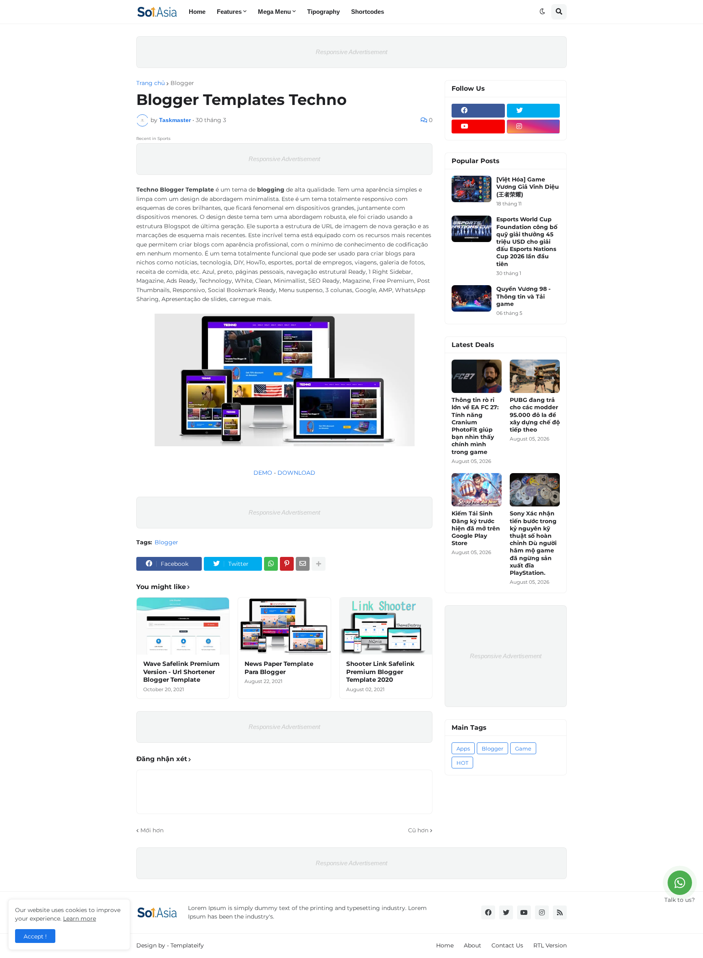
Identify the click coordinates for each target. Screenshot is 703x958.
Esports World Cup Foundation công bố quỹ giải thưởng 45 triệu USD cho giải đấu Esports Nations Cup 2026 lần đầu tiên (526, 241)
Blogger (182, 83)
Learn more (79, 918)
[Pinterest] (287, 564)
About (472, 945)
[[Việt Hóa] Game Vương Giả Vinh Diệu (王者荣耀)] (471, 189)
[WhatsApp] (271, 564)
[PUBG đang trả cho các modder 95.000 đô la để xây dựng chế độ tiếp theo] (535, 376)
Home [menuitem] (197, 11)
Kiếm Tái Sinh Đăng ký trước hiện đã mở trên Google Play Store (476, 528)
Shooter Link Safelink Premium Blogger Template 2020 (380, 671)
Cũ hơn (418, 830)
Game (523, 748)
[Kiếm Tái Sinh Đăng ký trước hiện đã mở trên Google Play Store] (477, 489)
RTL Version (550, 945)
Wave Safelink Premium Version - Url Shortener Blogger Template (181, 671)
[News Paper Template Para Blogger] (284, 626)
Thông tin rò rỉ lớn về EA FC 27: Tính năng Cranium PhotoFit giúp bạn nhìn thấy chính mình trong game (475, 425)
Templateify (187, 945)
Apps (463, 748)
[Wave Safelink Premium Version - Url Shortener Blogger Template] (183, 626)
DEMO (262, 472)
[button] (542, 12)
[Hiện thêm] (318, 564)
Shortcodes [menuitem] (367, 11)
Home (445, 945)
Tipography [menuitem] (323, 11)
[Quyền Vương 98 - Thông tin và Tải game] (471, 298)
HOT (462, 762)
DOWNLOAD (296, 472)
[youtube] (478, 126)
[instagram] (533, 126)
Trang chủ (150, 83)
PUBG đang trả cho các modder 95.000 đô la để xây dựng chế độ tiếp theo (535, 414)
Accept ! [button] (35, 936)
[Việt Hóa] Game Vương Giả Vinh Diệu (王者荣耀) (527, 187)
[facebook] (478, 111)
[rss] (560, 912)
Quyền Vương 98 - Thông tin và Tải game (523, 296)
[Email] (303, 564)
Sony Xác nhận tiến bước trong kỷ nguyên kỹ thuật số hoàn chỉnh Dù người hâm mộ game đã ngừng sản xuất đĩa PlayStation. (533, 543)
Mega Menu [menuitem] (274, 11)
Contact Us (507, 945)
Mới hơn (152, 830)
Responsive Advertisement (351, 51)
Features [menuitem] (229, 11)
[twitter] (533, 111)
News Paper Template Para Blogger (279, 668)
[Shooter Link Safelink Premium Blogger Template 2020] (386, 626)
